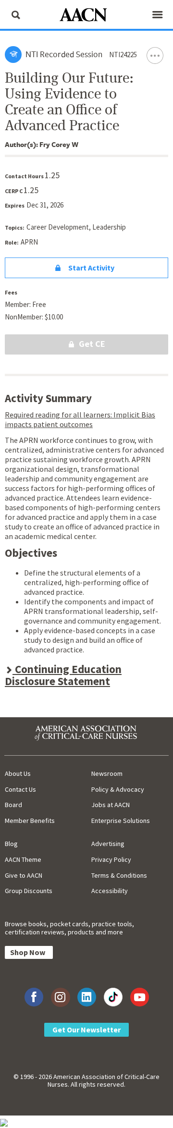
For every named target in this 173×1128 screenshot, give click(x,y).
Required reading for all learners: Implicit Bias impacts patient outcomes (80, 419)
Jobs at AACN (110, 804)
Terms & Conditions (119, 875)
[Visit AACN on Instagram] (60, 997)
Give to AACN (23, 875)
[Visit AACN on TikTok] (113, 997)
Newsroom (107, 773)
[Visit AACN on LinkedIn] (86, 997)
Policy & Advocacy (117, 789)
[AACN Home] (86, 15)
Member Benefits (30, 820)
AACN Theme (23, 859)
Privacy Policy (111, 859)
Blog (11, 843)
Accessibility (109, 890)
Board (13, 804)
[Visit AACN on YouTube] (139, 997)
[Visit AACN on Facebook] (34, 997)
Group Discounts (28, 890)
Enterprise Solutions (120, 820)
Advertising (107, 843)
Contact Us (20, 789)
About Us (18, 773)
